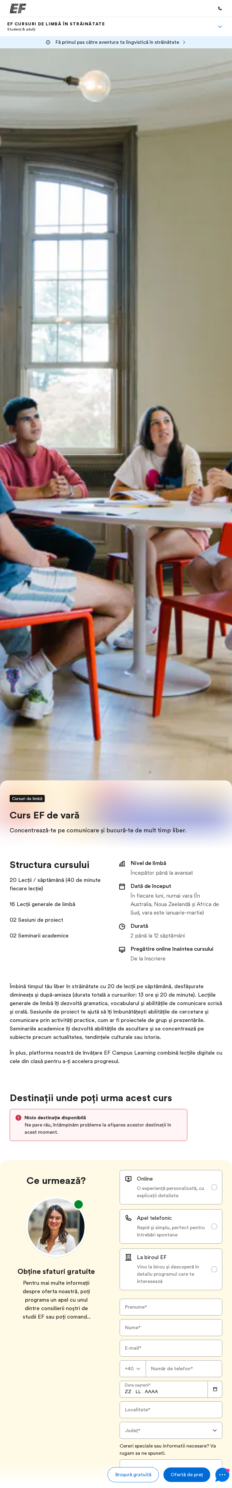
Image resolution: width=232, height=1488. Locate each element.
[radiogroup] (171, 1230)
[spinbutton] (128, 1391)
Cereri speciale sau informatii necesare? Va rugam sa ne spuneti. (168, 1449)
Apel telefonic (154, 1218)
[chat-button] (222, 1474)
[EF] (18, 8)
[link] (56, 26)
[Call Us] (220, 8)
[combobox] (133, 1368)
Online (145, 1179)
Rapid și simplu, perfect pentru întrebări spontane (171, 1231)
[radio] (171, 1187)
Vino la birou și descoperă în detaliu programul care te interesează (168, 1274)
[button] (133, 1474)
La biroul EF (152, 1257)
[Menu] (220, 26)
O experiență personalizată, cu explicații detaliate (170, 1192)
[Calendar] (215, 1389)
